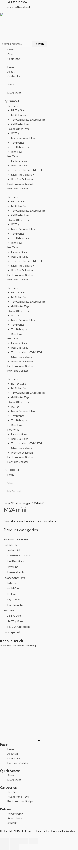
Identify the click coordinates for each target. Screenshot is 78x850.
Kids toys (12, 582)
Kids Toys (16, 151)
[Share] (23, 841)
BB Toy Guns (18, 110)
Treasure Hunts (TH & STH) (26, 170)
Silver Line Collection (22, 174)
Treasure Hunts (15, 572)
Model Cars (13, 588)
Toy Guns (12, 105)
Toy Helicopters (20, 147)
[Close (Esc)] (33, 841)
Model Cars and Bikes (23, 137)
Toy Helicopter (15, 605)
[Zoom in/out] (4, 841)
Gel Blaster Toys (20, 124)
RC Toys (16, 133)
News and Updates (17, 188)
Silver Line (12, 566)
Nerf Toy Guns (15, 621)
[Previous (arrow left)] (4, 847)
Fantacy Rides (19, 160)
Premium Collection (22, 179)
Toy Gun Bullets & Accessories (28, 119)
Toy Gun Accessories (18, 626)
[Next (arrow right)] (14, 847)
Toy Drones (17, 142)
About (11, 54)
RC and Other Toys (18, 128)
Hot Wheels (14, 156)
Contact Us (13, 58)
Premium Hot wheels (18, 555)
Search (40, 43)
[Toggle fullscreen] (14, 841)
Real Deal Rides (19, 165)
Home (10, 49)
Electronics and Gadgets (21, 183)
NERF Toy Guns (20, 114)
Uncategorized (12, 632)
